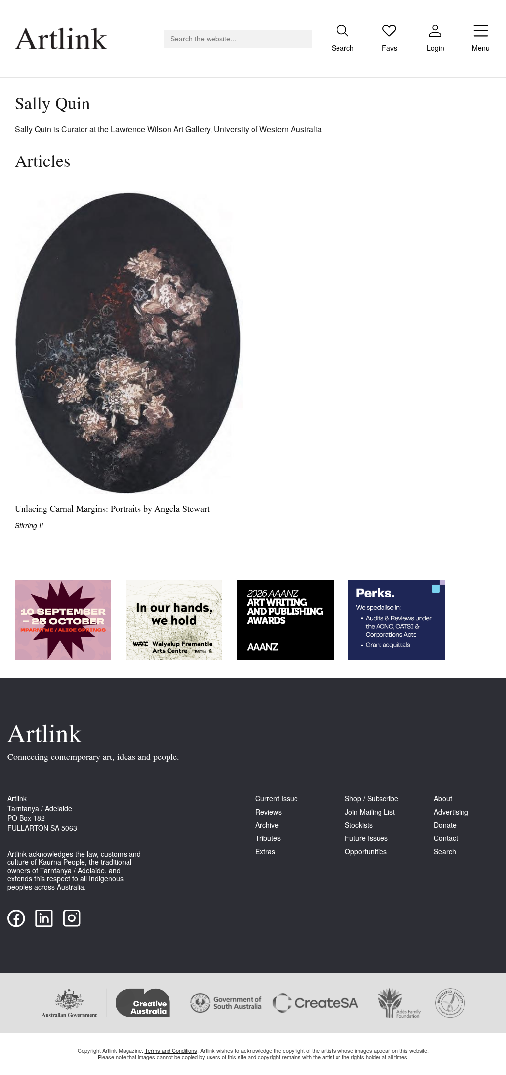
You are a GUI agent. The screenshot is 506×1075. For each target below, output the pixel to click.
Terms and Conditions (171, 1050)
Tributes (268, 838)
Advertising (451, 812)
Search (445, 851)
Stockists (359, 825)
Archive (267, 825)
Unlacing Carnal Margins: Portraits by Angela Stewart (112, 509)
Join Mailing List (370, 812)
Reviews (268, 812)
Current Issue (276, 798)
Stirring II (29, 525)
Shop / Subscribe (371, 798)
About (443, 798)
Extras (265, 851)
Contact (446, 838)
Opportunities (366, 851)
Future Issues (366, 838)
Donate (445, 825)
